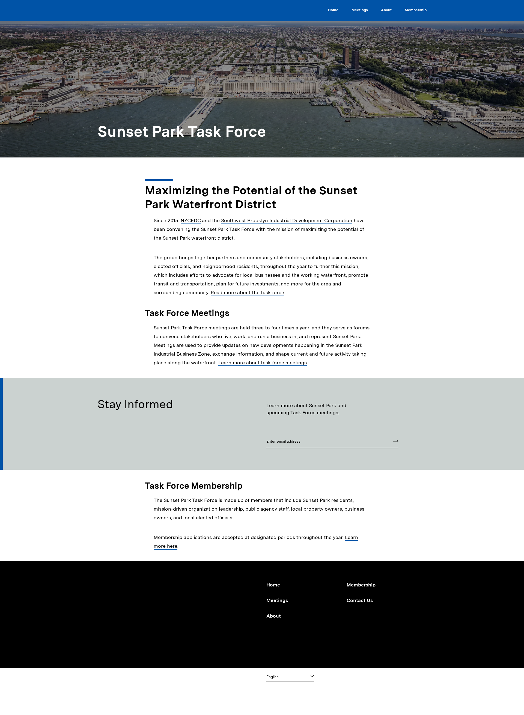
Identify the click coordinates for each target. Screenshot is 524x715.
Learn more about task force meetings (262, 362)
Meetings (360, 10)
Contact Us (360, 600)
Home (333, 10)
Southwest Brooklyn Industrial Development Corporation (286, 220)
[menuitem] (333, 10)
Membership (416, 10)
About (386, 10)
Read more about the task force (247, 292)
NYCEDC (191, 220)
